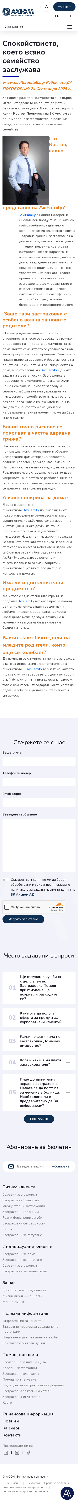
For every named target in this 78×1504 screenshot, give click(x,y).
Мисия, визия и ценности (22, 1296)
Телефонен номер (16, 773)
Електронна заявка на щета (24, 1362)
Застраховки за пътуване (22, 1235)
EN (57, 16)
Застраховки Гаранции (20, 1212)
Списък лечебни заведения (24, 1343)
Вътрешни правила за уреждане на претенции (30, 1329)
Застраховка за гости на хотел (26, 1391)
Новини (10, 1421)
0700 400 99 (12, 27)
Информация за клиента (21, 1321)
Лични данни (12, 1483)
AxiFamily (27, 215)
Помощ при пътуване (19, 1379)
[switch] (5, 879)
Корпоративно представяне (24, 1290)
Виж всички (39, 1119)
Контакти (11, 1435)
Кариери (11, 1428)
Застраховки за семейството (24, 1271)
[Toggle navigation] (70, 27)
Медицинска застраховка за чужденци (33, 1385)
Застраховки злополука (20, 1373)
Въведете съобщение (19, 814)
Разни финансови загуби (22, 1217)
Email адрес (11, 794)
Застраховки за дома (18, 1254)
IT (70, 16)
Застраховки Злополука (21, 1200)
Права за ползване (57, 1483)
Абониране (60, 1166)
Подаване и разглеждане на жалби (30, 1337)
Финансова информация (28, 1414)
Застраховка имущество (21, 1397)
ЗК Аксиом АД (23, 894)
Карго (7, 1229)
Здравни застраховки (19, 1194)
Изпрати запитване (23, 919)
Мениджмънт (13, 1302)
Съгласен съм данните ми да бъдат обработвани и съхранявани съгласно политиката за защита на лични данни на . (43, 887)
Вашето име (11, 752)
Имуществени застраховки (23, 1206)
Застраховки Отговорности (23, 1223)
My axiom (64, 7)
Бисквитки (33, 1483)
